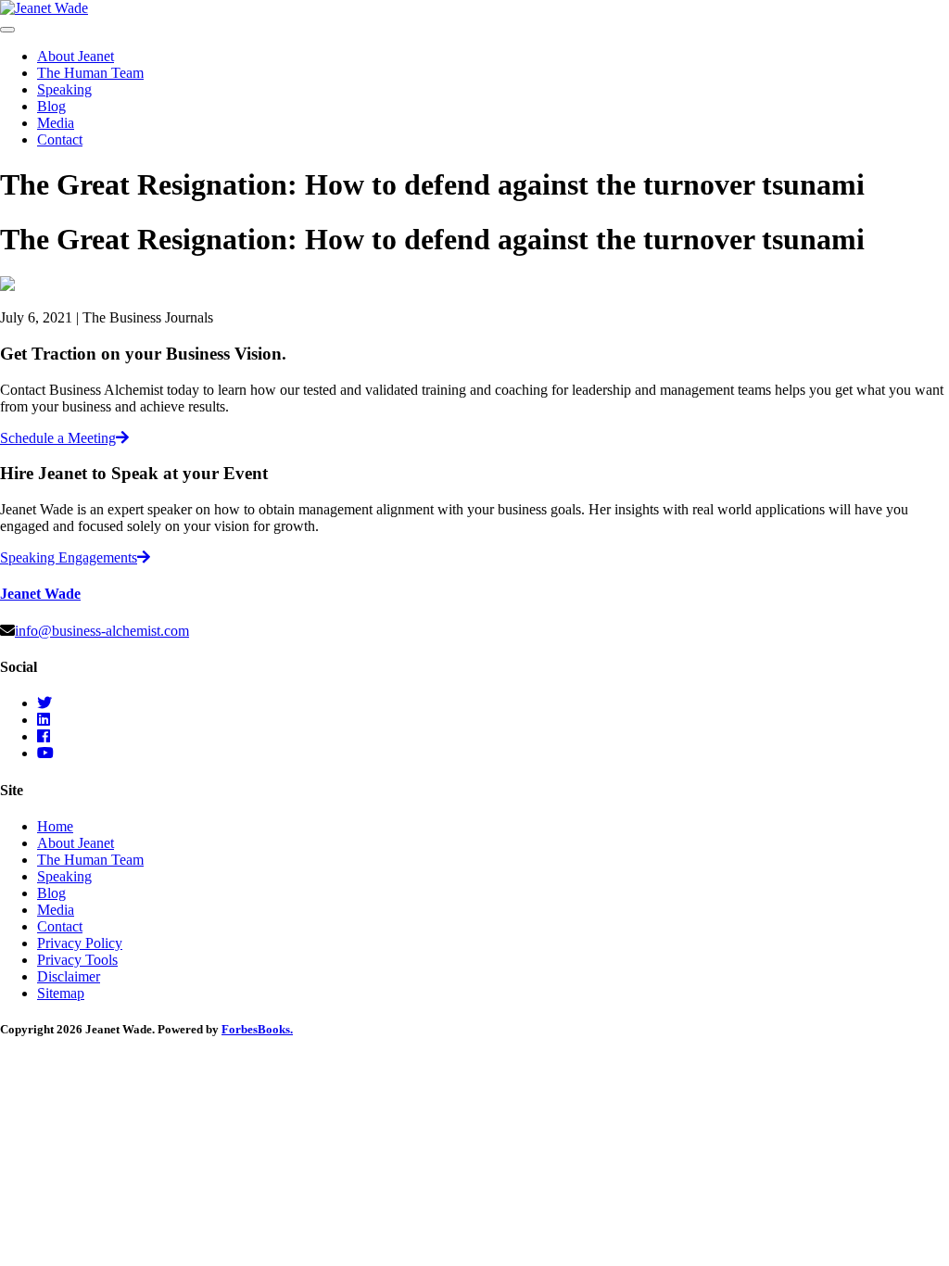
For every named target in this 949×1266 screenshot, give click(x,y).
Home (55, 826)
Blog (51, 106)
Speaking (64, 89)
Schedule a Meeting (58, 438)
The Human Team (90, 73)
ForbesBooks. (257, 1029)
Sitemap (60, 993)
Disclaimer (68, 976)
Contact (59, 139)
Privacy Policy (79, 943)
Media (55, 123)
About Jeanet (75, 56)
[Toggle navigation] (7, 29)
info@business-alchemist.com (102, 631)
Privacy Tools (77, 960)
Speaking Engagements (68, 557)
